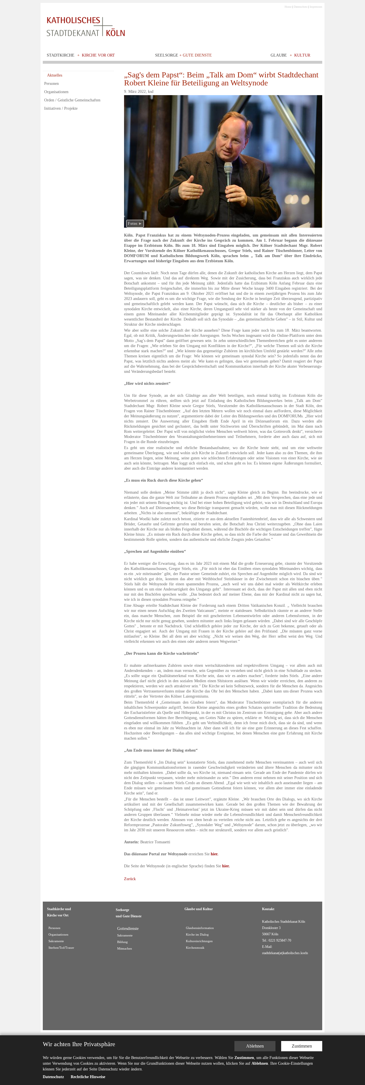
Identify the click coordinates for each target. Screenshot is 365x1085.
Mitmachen (124, 948)
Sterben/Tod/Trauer (61, 947)
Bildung (122, 942)
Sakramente (56, 941)
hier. (214, 854)
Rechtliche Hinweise (88, 1077)
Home (288, 6)
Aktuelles (54, 75)
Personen (51, 83)
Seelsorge (183, 55)
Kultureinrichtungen (199, 941)
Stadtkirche (60, 55)
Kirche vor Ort (98, 55)
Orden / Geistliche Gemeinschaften (72, 100)
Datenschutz (300, 6)
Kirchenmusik (195, 947)
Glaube (279, 55)
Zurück (130, 879)
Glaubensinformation (200, 928)
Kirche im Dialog (197, 934)
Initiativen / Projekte (61, 108)
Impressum (316, 6)
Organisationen (56, 92)
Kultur (302, 55)
